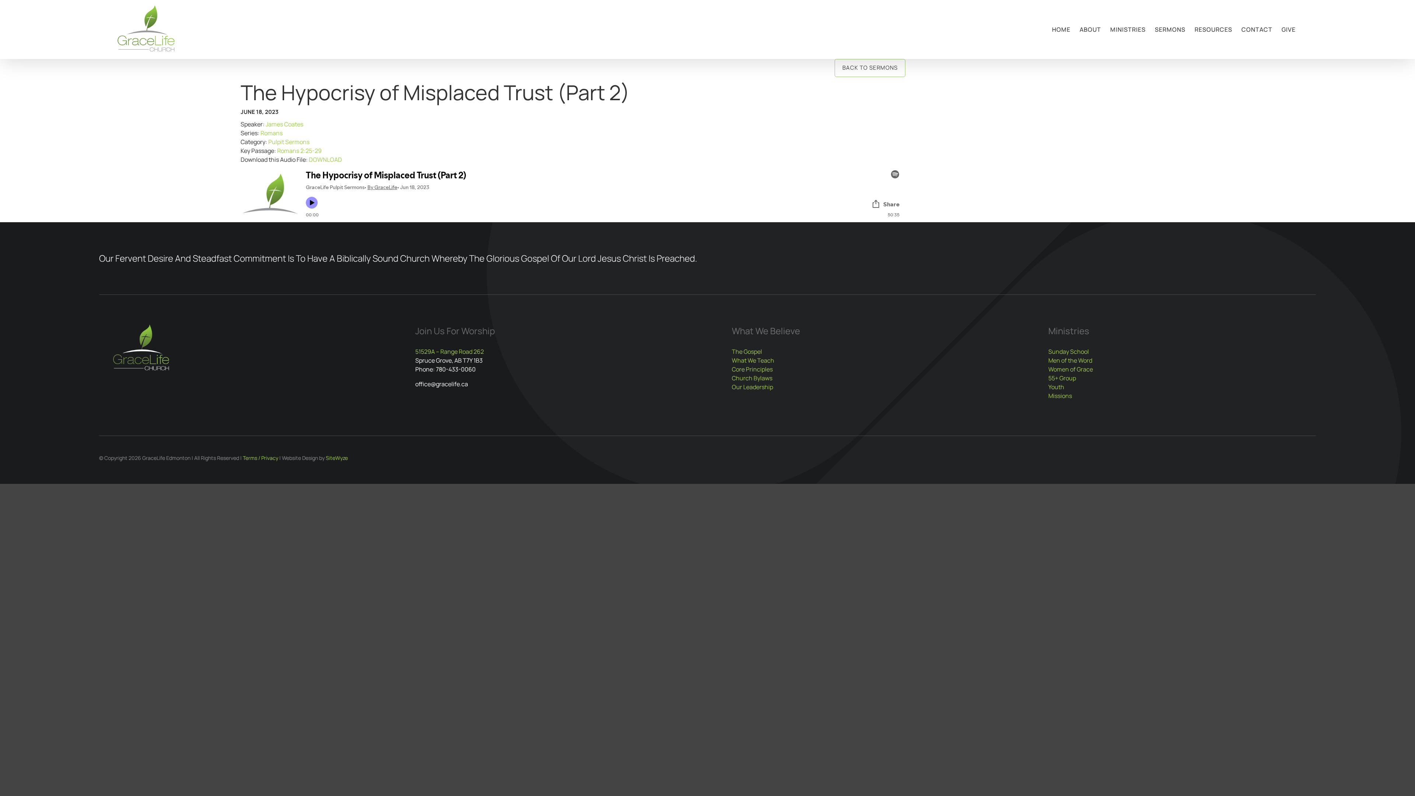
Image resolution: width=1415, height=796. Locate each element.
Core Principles (752, 369)
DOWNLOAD (325, 160)
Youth (1056, 387)
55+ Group (1062, 378)
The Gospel (747, 352)
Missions (1060, 396)
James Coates (284, 124)
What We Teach (753, 360)
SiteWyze (337, 457)
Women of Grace (1070, 369)
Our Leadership (752, 387)
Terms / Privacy (260, 457)
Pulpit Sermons (289, 142)
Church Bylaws (752, 378)
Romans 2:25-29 (299, 151)
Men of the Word (1070, 360)
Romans (272, 133)
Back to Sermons (870, 67)
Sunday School (1068, 352)
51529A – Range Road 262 (449, 352)
